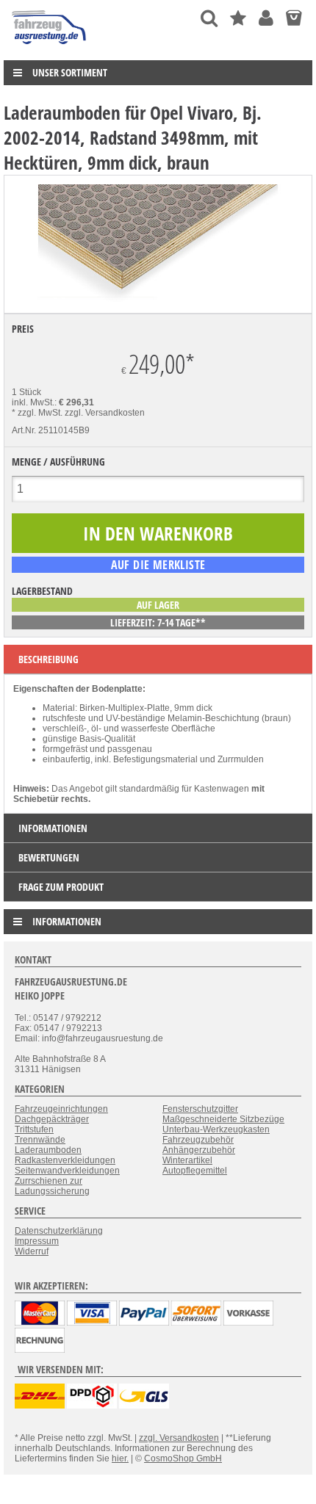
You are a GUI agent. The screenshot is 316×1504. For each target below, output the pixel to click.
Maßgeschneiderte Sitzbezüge (223, 1119)
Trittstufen (34, 1129)
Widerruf (32, 1251)
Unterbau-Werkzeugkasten (216, 1129)
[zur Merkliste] (238, 18)
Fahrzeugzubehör (198, 1140)
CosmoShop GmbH (183, 1458)
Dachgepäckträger (52, 1119)
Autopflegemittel (194, 1170)
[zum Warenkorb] (293, 18)
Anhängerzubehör (198, 1150)
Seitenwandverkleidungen (67, 1170)
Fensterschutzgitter (200, 1109)
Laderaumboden (48, 1150)
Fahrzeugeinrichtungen (61, 1109)
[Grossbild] (158, 299)
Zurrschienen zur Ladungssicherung (52, 1186)
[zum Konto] (266, 18)
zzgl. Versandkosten (105, 413)
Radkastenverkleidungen (65, 1160)
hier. (120, 1458)
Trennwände (40, 1140)
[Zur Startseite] (49, 48)
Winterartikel (187, 1160)
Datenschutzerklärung (59, 1231)
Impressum (37, 1241)
